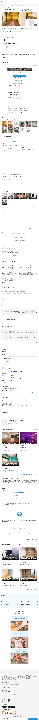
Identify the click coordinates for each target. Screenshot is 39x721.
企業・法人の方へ (4, 696)
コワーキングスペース (9, 675)
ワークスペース (9, 5)
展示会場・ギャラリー (21, 676)
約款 (12, 689)
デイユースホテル (16, 675)
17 (6, 154)
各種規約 (9, 689)
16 (4, 154)
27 (12, 157)
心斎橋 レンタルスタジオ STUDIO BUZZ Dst (31, 5)
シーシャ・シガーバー (19, 678)
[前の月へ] (4, 148)
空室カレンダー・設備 (8, 28)
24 (6, 157)
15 (15, 151)
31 (6, 160)
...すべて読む (35, 65)
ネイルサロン (4, 676)
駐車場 (16, 677)
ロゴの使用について (5, 690)
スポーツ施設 (28, 676)
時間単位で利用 (14, 141)
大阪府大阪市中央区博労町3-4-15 (7, 34)
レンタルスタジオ (17, 103)
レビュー (18, 28)
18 (8, 154)
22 (15, 154)
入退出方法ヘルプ (15, 255)
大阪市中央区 (18, 5)
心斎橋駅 (22, 5)
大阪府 (12, 5)
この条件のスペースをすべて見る (31, 589)
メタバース (3, 678)
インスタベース (4, 5)
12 (10, 151)
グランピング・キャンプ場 (6, 679)
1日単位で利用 (25, 141)
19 (10, 154)
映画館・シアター (9, 676)
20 (12, 154)
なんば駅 (21, 240)
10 (6, 151)
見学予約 (12, 37)
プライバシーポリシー (16, 689)
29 (15, 157)
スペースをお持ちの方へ (5, 684)
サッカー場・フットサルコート (10, 678)
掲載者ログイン (12, 684)
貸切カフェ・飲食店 (29, 675)
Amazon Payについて (5, 386)
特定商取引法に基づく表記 (25, 689)
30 (4, 160)
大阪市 (15, 5)
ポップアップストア (20, 677)
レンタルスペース (11, 103)
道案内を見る (34, 243)
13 (12, 151)
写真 (2, 28)
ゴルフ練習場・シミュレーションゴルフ (8, 677)
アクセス (14, 28)
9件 (9, 37)
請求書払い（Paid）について (6, 390)
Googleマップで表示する (32, 228)
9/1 (8, 160)
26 (10, 157)
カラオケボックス (33, 676)
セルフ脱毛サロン (16, 679)
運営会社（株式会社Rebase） (6, 691)
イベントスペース (23, 675)
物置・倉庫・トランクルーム (28, 677)
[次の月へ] (15, 148)
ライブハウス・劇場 (27, 678)
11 (8, 151)
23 (4, 157)
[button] (19, 243)
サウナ (11, 679)
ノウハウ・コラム (4, 689)
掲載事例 (16, 684)
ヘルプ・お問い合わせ (33, 28)
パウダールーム (15, 676)
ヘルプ (9, 696)
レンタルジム (4, 675)
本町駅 (21, 237)
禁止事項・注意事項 (24, 28)
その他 (20, 679)
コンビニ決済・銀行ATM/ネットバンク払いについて (10, 388)
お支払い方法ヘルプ (33, 392)
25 (8, 157)
